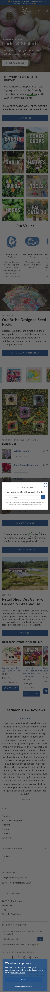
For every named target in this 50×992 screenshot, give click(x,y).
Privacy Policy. (18, 972)
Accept (24, 979)
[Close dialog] (45, 485)
